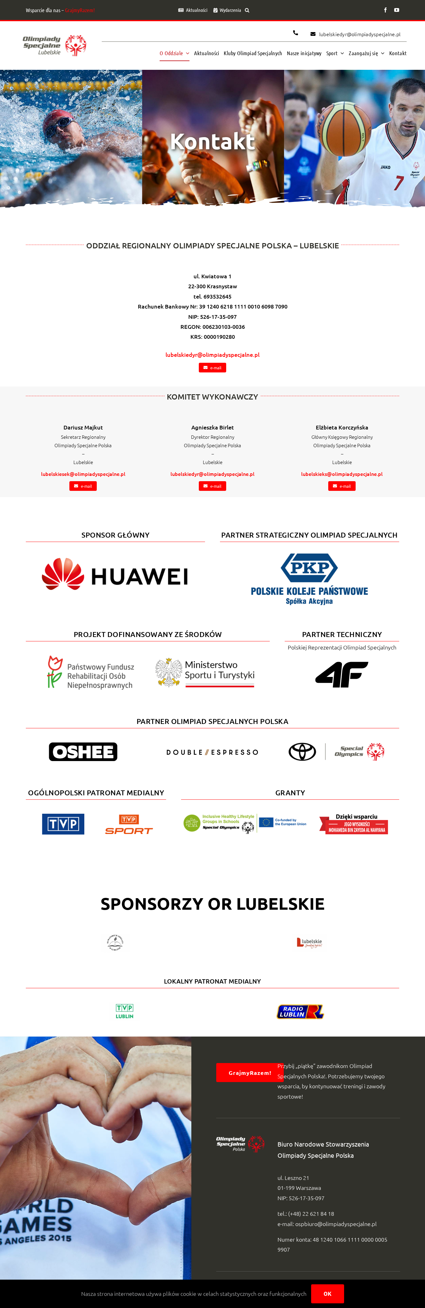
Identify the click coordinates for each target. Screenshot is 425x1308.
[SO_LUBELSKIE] (54, 33)
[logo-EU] (244, 816)
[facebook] (385, 9)
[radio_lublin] (300, 1007)
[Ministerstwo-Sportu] (205, 660)
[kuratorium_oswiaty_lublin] (115, 936)
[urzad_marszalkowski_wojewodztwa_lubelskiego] (309, 936)
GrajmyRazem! (80, 10)
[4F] (341, 660)
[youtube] (396, 9)
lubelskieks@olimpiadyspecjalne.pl (342, 473)
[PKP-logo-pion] (309, 552)
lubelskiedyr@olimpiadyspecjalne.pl (212, 354)
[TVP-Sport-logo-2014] (129, 817)
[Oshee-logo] (83, 745)
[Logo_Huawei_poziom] (115, 552)
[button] (247, 10)
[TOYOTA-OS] (336, 745)
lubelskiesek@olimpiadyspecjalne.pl (83, 473)
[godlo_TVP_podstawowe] (63, 816)
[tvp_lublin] (124, 1005)
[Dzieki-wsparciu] (353, 816)
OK (328, 1293)
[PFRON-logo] (90, 658)
